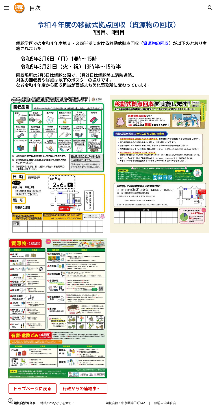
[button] (7, 8)
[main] (108, 28)
